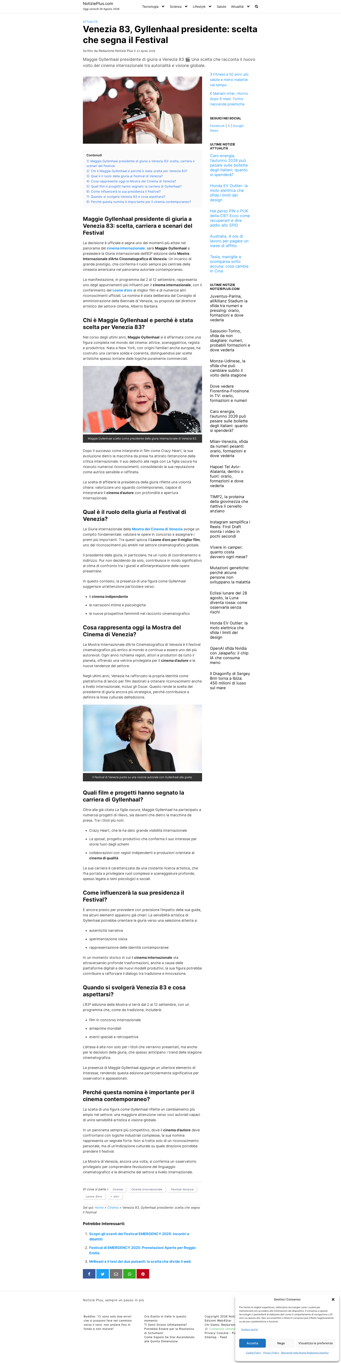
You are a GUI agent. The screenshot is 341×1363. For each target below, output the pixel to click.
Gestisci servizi (249, 1329)
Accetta (252, 1343)
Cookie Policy (253, 1352)
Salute (221, 6)
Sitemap (211, 1337)
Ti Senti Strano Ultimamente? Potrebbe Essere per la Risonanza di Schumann (169, 1329)
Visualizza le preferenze (315, 1343)
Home (99, 1207)
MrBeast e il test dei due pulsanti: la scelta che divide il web (140, 1261)
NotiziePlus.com (98, 4)
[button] (333, 1299)
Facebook (217, 126)
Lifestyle (199, 6)
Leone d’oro (94, 1196)
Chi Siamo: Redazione (221, 1324)
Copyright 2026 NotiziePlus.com (228, 1316)
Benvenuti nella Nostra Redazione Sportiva (305, 1352)
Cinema (118, 1189)
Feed (223, 1337)
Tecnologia (150, 6)
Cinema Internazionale (146, 1189)
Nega (281, 1343)
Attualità (237, 6)
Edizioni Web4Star (218, 1320)
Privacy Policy (271, 1352)
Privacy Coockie (217, 1333)
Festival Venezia (182, 1189)
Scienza (176, 6)
